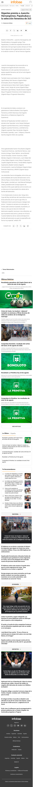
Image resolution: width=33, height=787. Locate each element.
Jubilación (26, 5)
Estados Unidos (8, 737)
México (15, 737)
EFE (3, 273)
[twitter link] (11, 725)
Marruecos (11, 5)
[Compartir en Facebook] (10, 30)
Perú (19, 737)
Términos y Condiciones (10, 770)
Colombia (19, 733)
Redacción (14, 749)
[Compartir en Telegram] (21, 30)
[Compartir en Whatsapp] (7, 30)
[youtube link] (18, 725)
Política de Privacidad (23, 770)
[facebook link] (8, 725)
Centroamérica (25, 737)
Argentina (13, 733)
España (25, 733)
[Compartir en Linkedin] (17, 30)
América (8, 733)
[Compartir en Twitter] (14, 30)
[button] (2, 2)
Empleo (19, 749)
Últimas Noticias (16, 740)
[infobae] (16, 2)
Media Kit (16, 762)
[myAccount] (30, 2)
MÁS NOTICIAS (16, 426)
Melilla (16, 5)
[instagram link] (15, 725)
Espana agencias (6, 9)
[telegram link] (21, 725)
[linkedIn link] (25, 725)
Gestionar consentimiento (16, 774)
